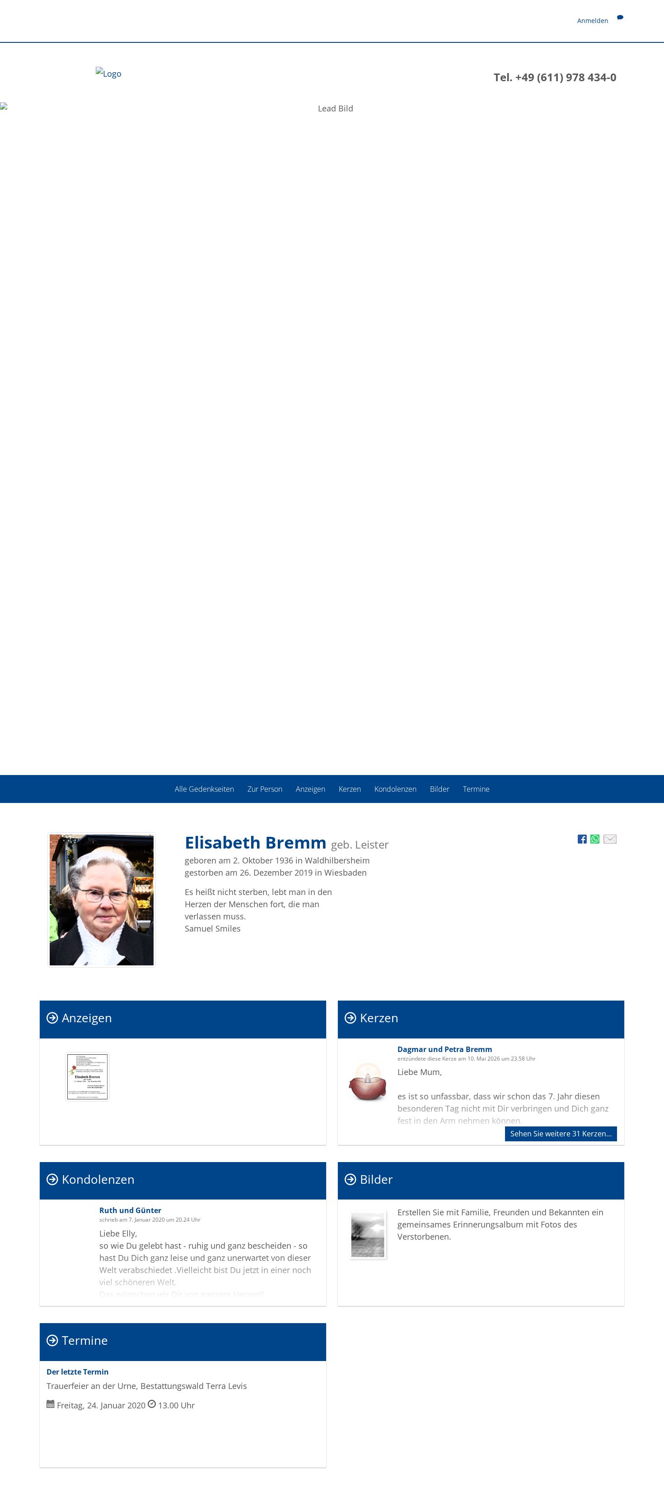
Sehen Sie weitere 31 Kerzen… (561, 1134)
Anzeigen (310, 789)
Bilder (439, 789)
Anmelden (592, 20)
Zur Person (265, 789)
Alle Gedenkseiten (204, 789)
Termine (476, 789)
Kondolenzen (395, 789)
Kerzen (350, 789)
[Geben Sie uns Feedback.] (620, 20)
